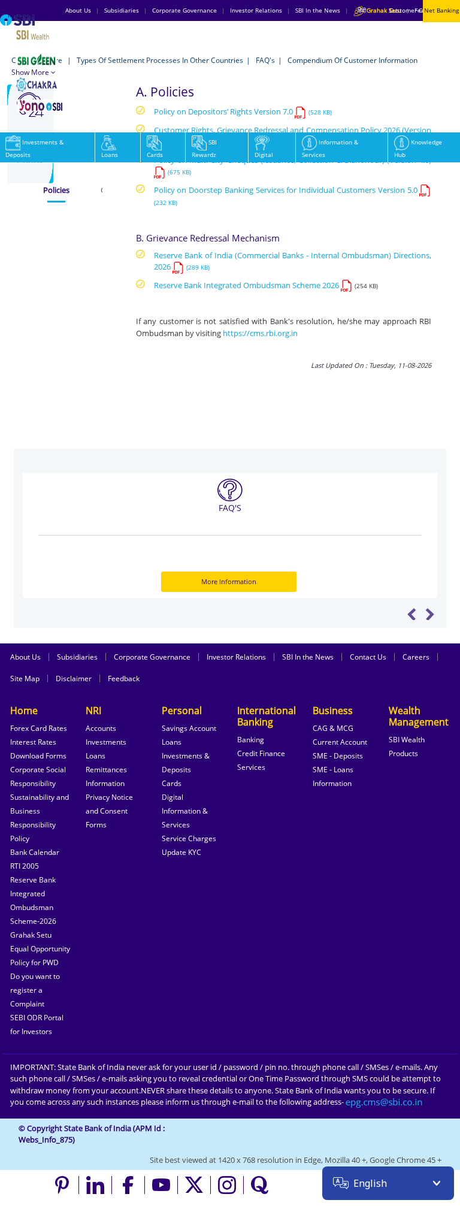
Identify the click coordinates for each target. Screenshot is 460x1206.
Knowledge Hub (418, 148)
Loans (109, 154)
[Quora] (260, 1185)
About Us (25, 657)
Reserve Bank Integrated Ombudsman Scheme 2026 (246, 285)
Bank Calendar (34, 852)
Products (403, 753)
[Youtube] (161, 1185)
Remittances (106, 769)
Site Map (25, 678)
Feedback (124, 678)
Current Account (340, 742)
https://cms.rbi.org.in (260, 333)
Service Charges (189, 838)
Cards (155, 154)
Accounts (101, 728)
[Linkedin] (95, 1185)
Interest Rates (33, 742)
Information (105, 783)
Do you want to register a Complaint (35, 990)
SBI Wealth (407, 740)
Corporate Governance (152, 657)
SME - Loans (333, 769)
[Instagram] (227, 1185)
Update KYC (181, 852)
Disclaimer (74, 678)
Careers (415, 657)
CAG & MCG (333, 728)
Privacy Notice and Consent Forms (109, 811)
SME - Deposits (338, 756)
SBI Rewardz (204, 148)
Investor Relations (236, 657)
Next (429, 614)
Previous (411, 614)
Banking (250, 740)
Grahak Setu (31, 935)
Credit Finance (261, 753)
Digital (264, 154)
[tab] (56, 191)
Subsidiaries (77, 657)
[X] (194, 1185)
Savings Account (189, 728)
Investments (106, 742)
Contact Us (368, 657)
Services (251, 767)
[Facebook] (128, 1185)
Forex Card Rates (38, 728)
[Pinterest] (62, 1185)
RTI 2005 (24, 866)
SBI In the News (308, 657)
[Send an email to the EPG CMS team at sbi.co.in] (384, 1101)
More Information (228, 581)
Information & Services (330, 148)
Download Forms (38, 756)
